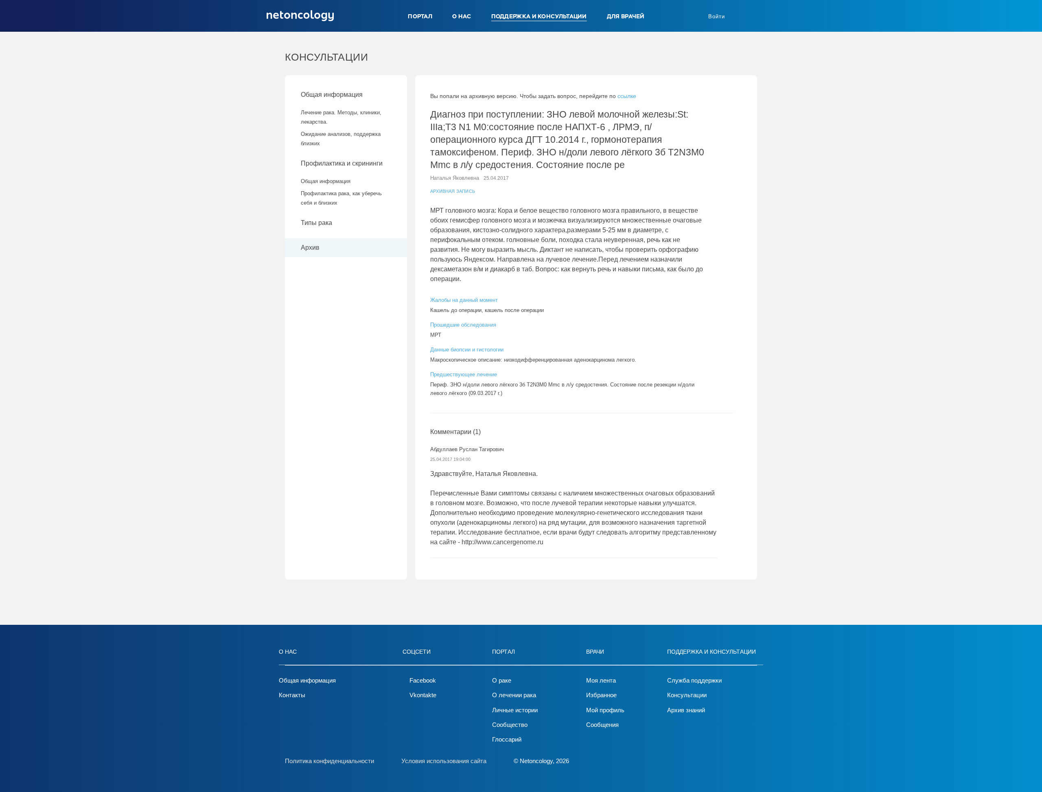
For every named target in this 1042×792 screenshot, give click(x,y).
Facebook (422, 680)
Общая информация (332, 94)
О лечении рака (514, 695)
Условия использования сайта (443, 760)
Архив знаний (686, 710)
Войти (716, 16)
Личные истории (515, 710)
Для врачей (626, 16)
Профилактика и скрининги (342, 163)
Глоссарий (506, 739)
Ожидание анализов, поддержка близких (341, 138)
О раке (501, 680)
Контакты (292, 695)
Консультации (687, 695)
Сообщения (602, 724)
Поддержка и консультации (539, 16)
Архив (310, 247)
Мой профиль (605, 710)
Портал (420, 16)
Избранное (601, 695)
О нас (461, 16)
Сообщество (510, 724)
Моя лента (601, 680)
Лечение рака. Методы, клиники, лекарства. (341, 117)
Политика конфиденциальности (329, 760)
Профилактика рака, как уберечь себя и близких (341, 198)
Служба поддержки (694, 680)
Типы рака (317, 222)
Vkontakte (422, 695)
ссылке (626, 96)
